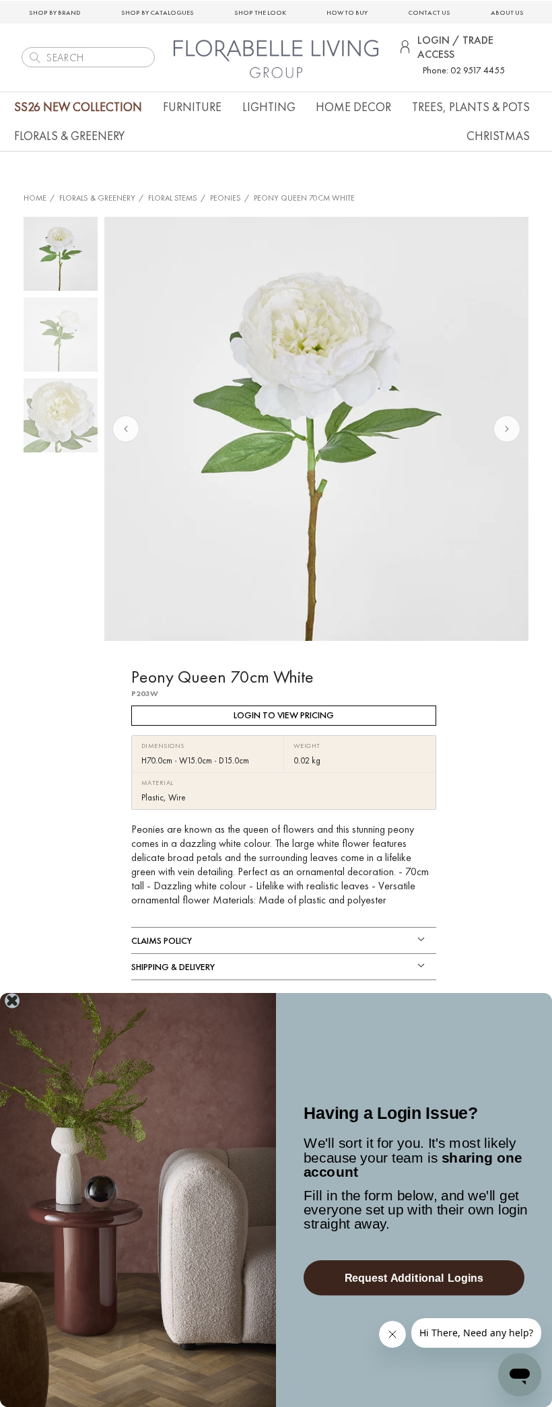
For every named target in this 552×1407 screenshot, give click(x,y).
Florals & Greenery (97, 198)
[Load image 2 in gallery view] (61, 335)
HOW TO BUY (347, 12)
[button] (192, 106)
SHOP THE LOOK (260, 12)
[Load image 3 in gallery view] (61, 415)
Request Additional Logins (414, 1278)
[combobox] (88, 57)
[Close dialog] (12, 1000)
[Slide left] (125, 428)
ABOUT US (507, 12)
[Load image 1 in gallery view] (61, 254)
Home (35, 198)
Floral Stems (172, 198)
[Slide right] (506, 428)
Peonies (225, 198)
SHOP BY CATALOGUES (157, 12)
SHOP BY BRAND (55, 12)
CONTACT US (429, 12)
